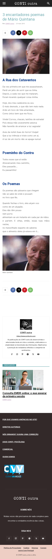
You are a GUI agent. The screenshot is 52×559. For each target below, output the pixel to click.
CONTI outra (9, 23)
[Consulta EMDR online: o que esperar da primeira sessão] (26, 371)
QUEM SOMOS (9, 456)
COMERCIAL (8, 449)
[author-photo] (26, 329)
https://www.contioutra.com (26, 336)
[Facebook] (13, 32)
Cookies (26, 548)
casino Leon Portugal (26, 550)
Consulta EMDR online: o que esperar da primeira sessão (25, 395)
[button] (4, 3)
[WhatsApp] (30, 32)
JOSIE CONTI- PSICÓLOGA (14, 442)
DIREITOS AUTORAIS (11, 427)
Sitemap (35, 548)
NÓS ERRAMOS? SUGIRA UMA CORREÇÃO (20, 434)
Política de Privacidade (12, 548)
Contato (43, 548)
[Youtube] (39, 354)
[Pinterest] (24, 32)
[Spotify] (29, 354)
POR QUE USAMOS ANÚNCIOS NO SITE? (20, 419)
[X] (18, 32)
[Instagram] (18, 354)
